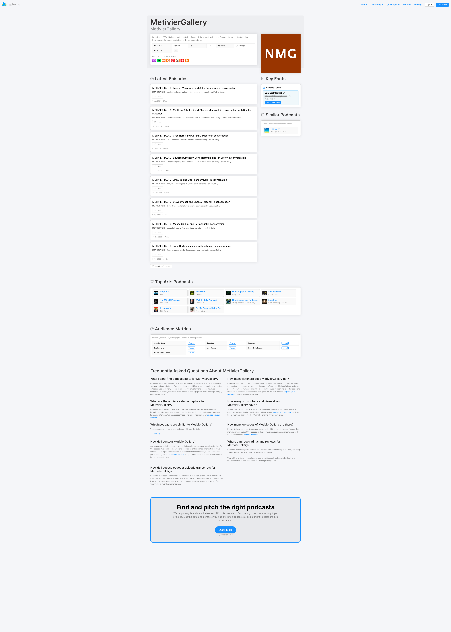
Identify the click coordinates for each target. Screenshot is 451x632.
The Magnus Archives (243, 291)
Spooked (272, 300)
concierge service (176, 454)
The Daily (275, 129)
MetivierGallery (165, 28)
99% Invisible (274, 291)
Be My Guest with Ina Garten (209, 308)
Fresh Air (164, 291)
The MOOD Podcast (169, 300)
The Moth (201, 291)
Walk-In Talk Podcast (206, 300)
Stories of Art (166, 308)
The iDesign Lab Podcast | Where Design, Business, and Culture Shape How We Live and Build (245, 300)
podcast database (251, 435)
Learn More (225, 529)
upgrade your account (282, 412)
